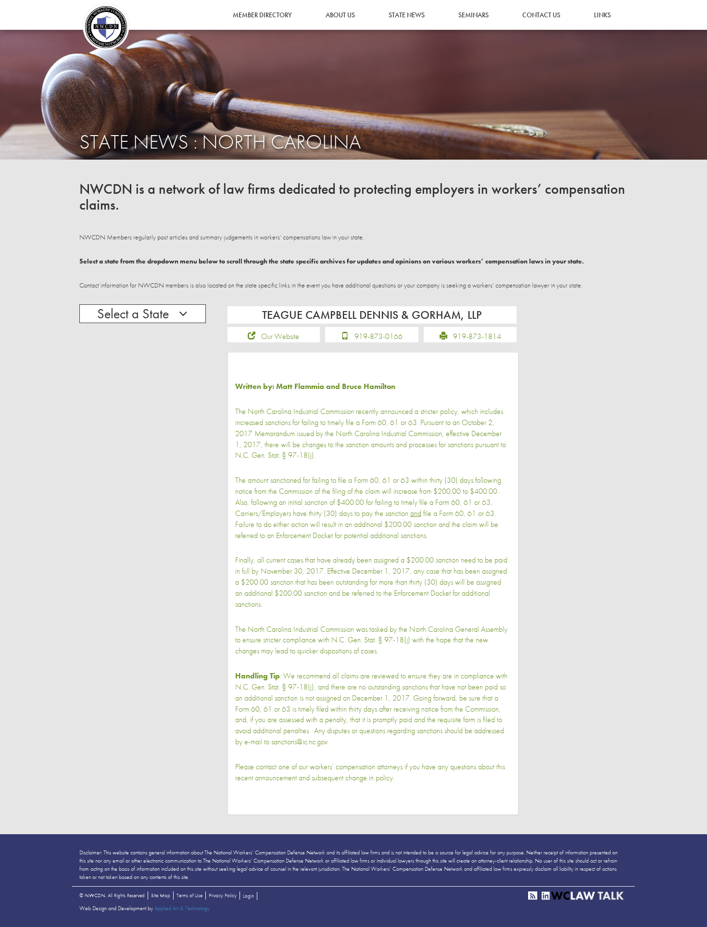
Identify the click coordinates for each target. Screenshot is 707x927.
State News (407, 15)
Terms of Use (189, 895)
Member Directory (262, 15)
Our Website (280, 336)
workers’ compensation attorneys (356, 767)
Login (248, 895)
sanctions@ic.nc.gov (299, 742)
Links (602, 15)
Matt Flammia (300, 386)
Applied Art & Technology (182, 908)
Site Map (160, 895)
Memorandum (274, 433)
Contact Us (541, 15)
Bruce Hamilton (368, 386)
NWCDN (105, 26)
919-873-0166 (378, 336)
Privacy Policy (223, 895)
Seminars (473, 15)
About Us (340, 15)
